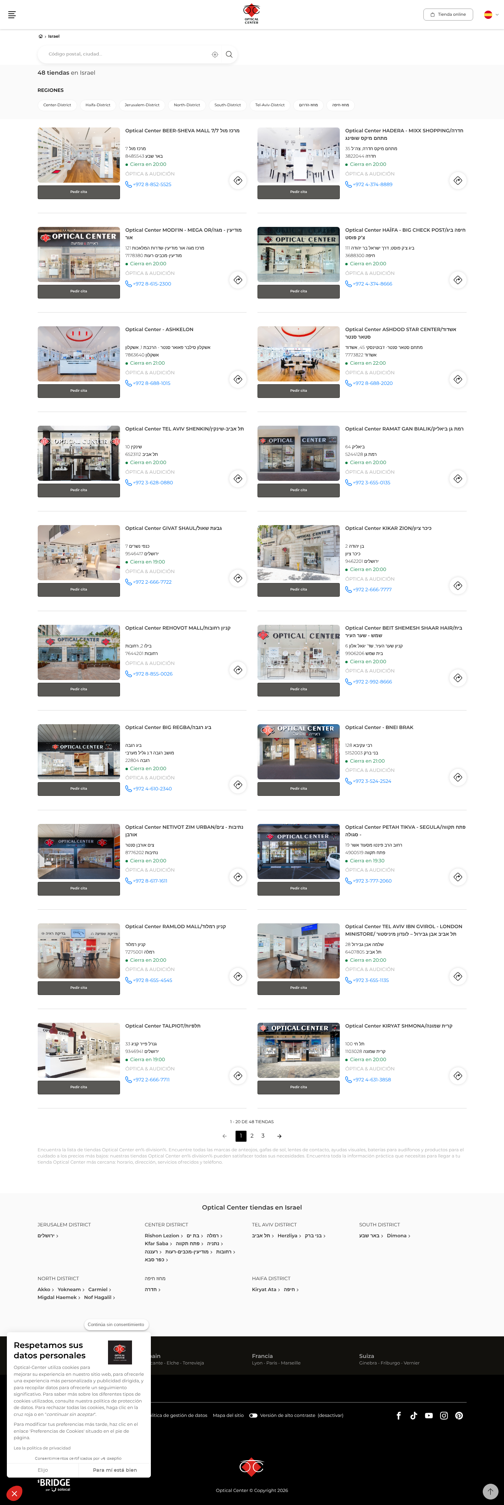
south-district (228, 105)
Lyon (257, 1364)
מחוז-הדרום (308, 105)
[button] (14, 1493)
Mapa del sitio (228, 1415)
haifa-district (98, 105)
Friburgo (390, 1364)
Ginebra (368, 1364)
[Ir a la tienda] (142, 169)
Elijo (43, 1470)
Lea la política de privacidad (42, 1448)
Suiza (366, 1356)
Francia (262, 1356)
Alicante (154, 1364)
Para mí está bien (115, 1470)
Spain (152, 1356)
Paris (271, 1364)
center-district (57, 105)
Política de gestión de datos (176, 1416)
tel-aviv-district (270, 105)
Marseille (291, 1364)
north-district (187, 105)
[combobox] (138, 54)
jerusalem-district (142, 105)
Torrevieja (193, 1364)
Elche (173, 1364)
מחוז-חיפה (340, 105)
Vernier (412, 1364)
